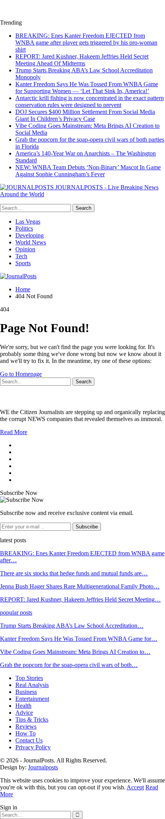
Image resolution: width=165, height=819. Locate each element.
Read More (13, 432)
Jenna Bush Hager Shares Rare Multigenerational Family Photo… (80, 586)
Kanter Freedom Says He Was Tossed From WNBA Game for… (78, 638)
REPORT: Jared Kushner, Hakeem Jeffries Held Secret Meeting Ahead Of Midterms (81, 60)
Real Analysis (32, 685)
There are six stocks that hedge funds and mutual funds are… (74, 573)
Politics (24, 228)
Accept (135, 787)
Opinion (25, 249)
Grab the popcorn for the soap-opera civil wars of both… (69, 665)
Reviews (25, 726)
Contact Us (29, 740)
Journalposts (43, 767)
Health (23, 705)
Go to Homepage (21, 374)
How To (25, 733)
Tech (21, 256)
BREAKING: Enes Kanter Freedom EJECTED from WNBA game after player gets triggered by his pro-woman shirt (86, 42)
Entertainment (32, 698)
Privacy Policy (33, 747)
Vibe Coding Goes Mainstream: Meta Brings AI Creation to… (75, 652)
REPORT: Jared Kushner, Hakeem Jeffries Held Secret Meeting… (80, 599)
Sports (23, 263)
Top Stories (29, 678)
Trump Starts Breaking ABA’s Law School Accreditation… (72, 625)
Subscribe (87, 527)
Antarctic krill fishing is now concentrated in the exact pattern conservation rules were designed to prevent (89, 101)
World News (30, 242)
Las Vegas (27, 221)
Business (26, 692)
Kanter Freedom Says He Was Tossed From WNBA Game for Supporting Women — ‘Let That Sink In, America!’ (86, 87)
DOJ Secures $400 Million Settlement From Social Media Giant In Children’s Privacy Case (85, 115)
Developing (29, 235)
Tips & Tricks (31, 719)
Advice (24, 712)
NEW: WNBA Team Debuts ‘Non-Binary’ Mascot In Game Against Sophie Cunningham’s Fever (88, 170)
